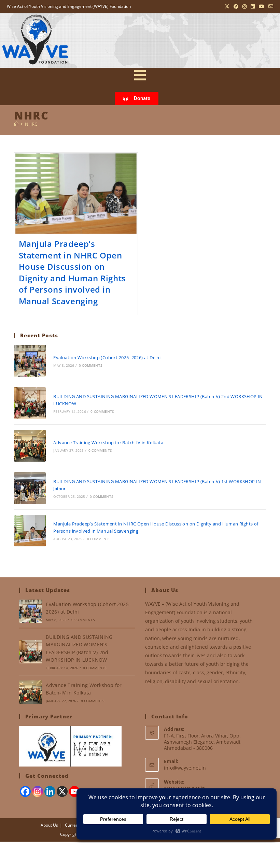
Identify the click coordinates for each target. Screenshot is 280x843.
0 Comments (90, 365)
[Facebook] (25, 791)
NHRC (31, 124)
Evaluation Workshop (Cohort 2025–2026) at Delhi (106, 357)
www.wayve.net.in (184, 788)
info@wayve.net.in (185, 767)
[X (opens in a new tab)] (227, 6)
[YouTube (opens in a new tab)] (261, 6)
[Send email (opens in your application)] (269, 6)
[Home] (16, 124)
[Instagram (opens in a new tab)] (244, 6)
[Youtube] (74, 791)
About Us (49, 825)
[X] (62, 791)
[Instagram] (37, 791)
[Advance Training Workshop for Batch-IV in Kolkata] (30, 446)
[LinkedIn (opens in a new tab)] (253, 6)
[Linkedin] (49, 791)
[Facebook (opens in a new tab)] (236, 6)
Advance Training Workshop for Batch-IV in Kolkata (108, 442)
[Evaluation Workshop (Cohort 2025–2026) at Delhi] (30, 361)
